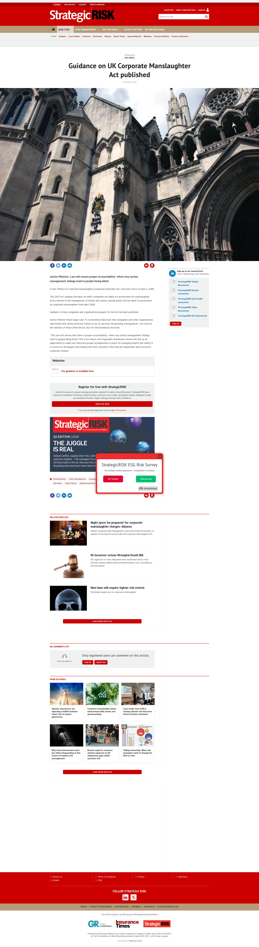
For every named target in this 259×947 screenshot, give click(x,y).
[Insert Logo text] (82, 21)
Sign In (201, 10)
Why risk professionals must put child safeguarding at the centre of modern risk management (66, 754)
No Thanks (113, 478)
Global (57, 4)
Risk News (58, 483)
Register (168, 10)
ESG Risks (129, 57)
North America (97, 4)
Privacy (141, 876)
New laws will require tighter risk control (117, 588)
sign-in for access (118, 410)
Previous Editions (161, 36)
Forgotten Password (101, 906)
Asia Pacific (69, 4)
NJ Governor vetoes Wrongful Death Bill (117, 555)
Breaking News (60, 479)
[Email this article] (69, 265)
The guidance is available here (77, 371)
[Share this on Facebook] (52, 265)
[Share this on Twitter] (58, 265)
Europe (82, 4)
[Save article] (152, 265)
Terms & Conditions (107, 876)
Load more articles (102, 621)
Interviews (97, 36)
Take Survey (146, 478)
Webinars (148, 36)
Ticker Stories (70, 483)
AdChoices (182, 876)
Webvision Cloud (136, 941)
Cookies (55, 880)
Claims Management (77, 479)
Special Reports (134, 36)
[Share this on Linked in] (64, 265)
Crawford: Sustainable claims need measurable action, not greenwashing (101, 711)
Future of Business (180, 36)
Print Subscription (185, 10)
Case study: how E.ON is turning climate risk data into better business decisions (137, 711)
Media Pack (149, 906)
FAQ (100, 880)
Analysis (62, 36)
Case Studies (74, 36)
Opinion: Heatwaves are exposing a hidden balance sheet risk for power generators (65, 712)
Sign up (175, 323)
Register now (102, 404)
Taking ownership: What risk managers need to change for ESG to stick (137, 753)
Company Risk (94, 479)
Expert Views (119, 36)
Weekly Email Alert (87, 483)
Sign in (120, 260)
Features (86, 36)
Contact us (57, 876)
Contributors (122, 906)
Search (206, 16)
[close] (154, 260)
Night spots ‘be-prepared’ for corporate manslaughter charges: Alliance (116, 524)
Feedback (136, 906)
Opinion (107, 36)
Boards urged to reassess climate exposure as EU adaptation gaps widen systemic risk (100, 754)
